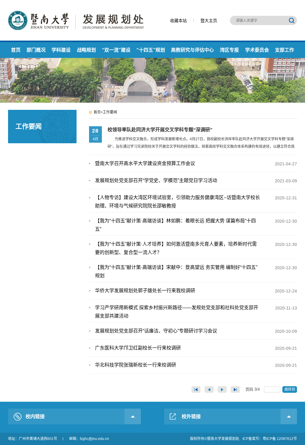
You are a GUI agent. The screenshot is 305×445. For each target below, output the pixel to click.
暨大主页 (208, 20)
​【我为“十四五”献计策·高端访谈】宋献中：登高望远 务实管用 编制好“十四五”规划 (196, 271)
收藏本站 (178, 20)
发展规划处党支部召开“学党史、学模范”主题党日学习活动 (196, 180)
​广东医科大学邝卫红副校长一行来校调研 (196, 348)
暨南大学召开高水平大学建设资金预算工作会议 (196, 163)
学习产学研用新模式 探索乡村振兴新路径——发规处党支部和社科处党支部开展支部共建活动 (196, 311)
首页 (97, 112)
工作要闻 (110, 112)
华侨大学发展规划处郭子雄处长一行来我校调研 (196, 290)
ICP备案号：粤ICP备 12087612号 (269, 439)
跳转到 (290, 389)
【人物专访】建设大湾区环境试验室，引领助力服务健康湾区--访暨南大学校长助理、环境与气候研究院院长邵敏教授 (196, 201)
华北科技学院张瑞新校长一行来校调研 (196, 365)
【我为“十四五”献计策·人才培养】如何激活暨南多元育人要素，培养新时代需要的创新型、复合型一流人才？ (196, 248)
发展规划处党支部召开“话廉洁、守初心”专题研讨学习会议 (196, 331)
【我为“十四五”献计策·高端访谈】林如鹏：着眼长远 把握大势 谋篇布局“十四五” (196, 225)
